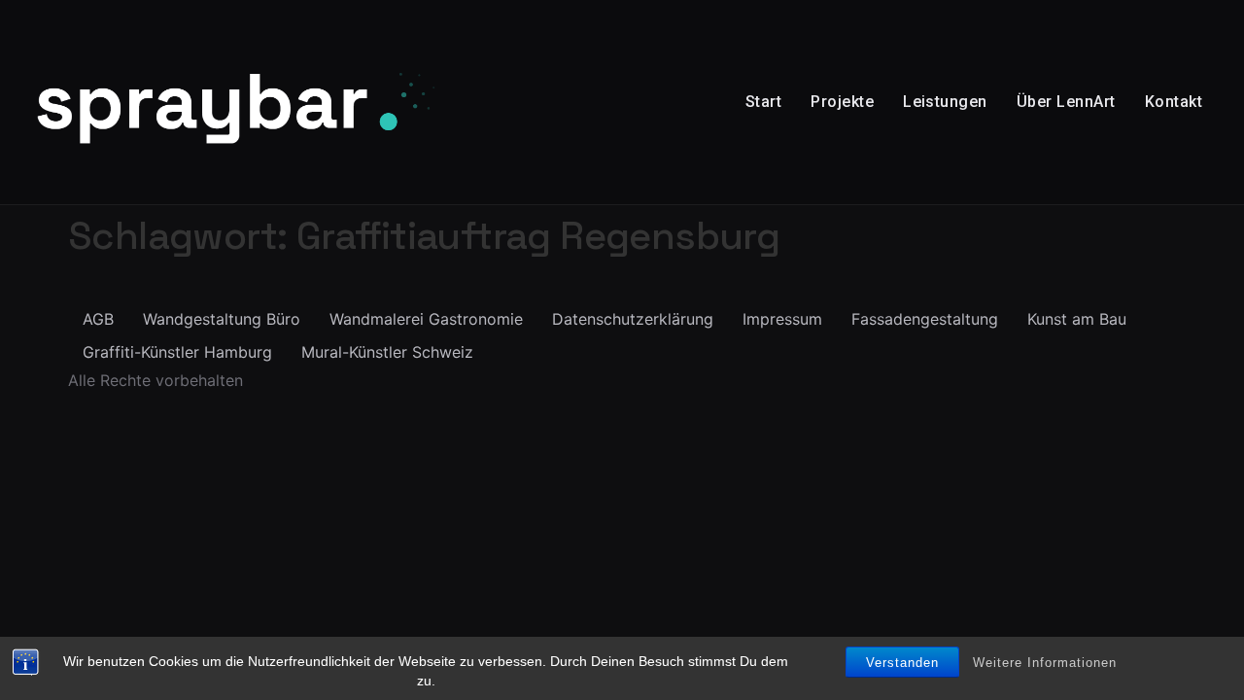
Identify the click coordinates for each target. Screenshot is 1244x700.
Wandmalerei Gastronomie (426, 319)
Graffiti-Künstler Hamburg (177, 352)
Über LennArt (1066, 101)
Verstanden (902, 662)
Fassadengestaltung (924, 319)
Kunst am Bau (1076, 319)
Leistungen (945, 101)
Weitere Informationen (1045, 662)
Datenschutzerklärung (632, 319)
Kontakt (1173, 101)
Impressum (782, 319)
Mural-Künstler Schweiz (387, 352)
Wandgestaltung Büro (221, 319)
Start (763, 101)
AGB (98, 319)
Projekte (842, 101)
